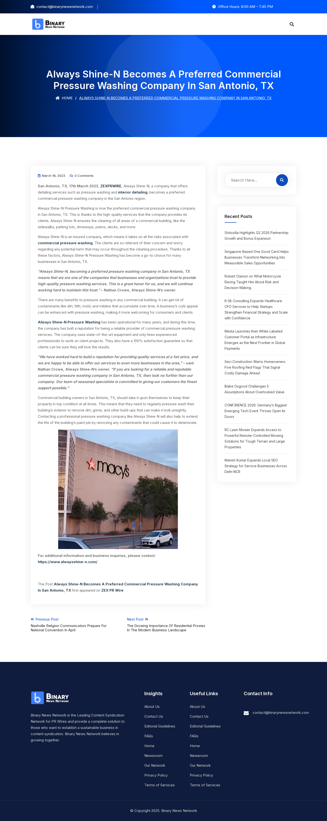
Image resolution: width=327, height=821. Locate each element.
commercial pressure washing (65, 243)
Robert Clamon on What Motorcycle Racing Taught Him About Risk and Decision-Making (253, 282)
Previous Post (69, 624)
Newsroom (153, 755)
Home (67, 98)
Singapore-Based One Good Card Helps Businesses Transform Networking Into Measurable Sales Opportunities (257, 257)
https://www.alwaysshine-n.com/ (67, 562)
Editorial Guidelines (159, 726)
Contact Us (153, 716)
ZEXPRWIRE (110, 186)
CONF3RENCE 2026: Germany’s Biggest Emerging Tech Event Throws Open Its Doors (256, 411)
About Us (152, 706)
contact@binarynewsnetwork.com (281, 712)
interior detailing (132, 192)
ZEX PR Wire (112, 590)
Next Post (166, 624)
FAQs (148, 736)
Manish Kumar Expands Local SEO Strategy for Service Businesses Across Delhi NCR (256, 466)
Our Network (154, 765)
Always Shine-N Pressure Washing (69, 322)
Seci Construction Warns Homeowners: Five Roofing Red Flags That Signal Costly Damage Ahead (255, 367)
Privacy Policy (156, 775)
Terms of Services (159, 785)
